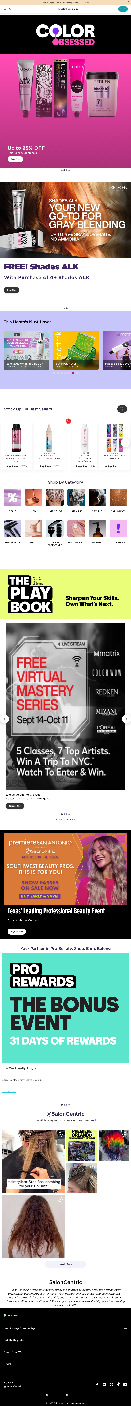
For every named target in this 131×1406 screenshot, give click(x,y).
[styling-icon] (97, 497)
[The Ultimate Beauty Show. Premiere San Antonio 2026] (65, 869)
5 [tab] (69, 373)
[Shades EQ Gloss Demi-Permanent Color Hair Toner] (16, 438)
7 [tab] (77, 373)
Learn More (9, 1091)
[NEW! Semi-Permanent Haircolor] (114, 438)
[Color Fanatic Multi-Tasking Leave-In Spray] (49, 438)
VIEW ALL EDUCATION (65, 819)
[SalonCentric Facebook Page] (97, 1384)
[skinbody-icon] (118, 497)
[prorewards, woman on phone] (65, 1008)
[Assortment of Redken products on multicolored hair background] (65, 220)
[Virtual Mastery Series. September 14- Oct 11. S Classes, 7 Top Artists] (65, 706)
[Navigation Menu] (5, 9)
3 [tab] (66, 170)
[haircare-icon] (76, 497)
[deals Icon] (12, 497)
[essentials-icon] (55, 528)
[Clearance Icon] (118, 528)
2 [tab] (64, 170)
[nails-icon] (33, 528)
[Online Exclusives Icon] (97, 528)
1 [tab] (62, 170)
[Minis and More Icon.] (76, 528)
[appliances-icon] (12, 528)
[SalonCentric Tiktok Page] (118, 1384)
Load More (59, 1265)
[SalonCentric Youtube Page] (125, 1384)
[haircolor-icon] (55, 497)
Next (129, 2)
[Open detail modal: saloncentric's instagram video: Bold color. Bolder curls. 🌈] (114, 1145)
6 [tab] (73, 373)
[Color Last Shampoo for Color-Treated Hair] (85, 438)
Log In (123, 9)
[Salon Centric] (68, 9)
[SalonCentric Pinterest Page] (111, 1384)
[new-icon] (33, 497)
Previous (4, 719)
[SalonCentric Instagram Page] (104, 1384)
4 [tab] (69, 170)
